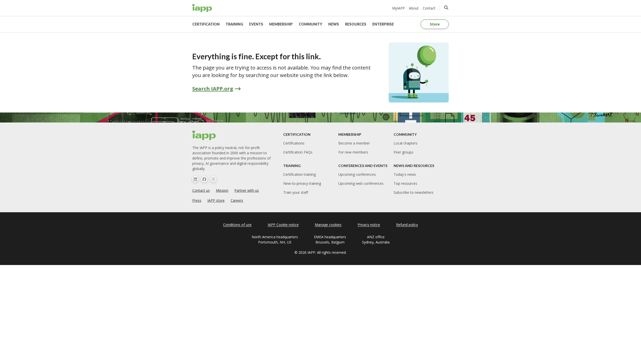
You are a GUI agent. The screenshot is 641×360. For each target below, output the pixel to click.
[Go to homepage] (202, 8)
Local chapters (405, 143)
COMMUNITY (310, 24)
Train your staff (295, 192)
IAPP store (216, 200)
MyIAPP (398, 8)
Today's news (405, 174)
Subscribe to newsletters (413, 192)
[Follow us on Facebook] (204, 179)
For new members (353, 152)
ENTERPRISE (383, 24)
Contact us (201, 190)
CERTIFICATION (206, 24)
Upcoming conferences (357, 174)
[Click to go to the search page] (446, 8)
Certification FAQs (297, 152)
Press (196, 200)
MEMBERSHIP (281, 24)
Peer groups (403, 152)
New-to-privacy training (302, 183)
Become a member (354, 143)
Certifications (293, 143)
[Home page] (204, 135)
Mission (222, 190)
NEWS (333, 24)
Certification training (299, 174)
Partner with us (246, 190)
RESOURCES (355, 24)
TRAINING (234, 24)
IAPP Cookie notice (283, 224)
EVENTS (256, 24)
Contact (429, 8)
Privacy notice (369, 224)
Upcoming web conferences (361, 183)
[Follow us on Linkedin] (195, 179)
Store (435, 24)
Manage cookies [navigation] (328, 224)
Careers (237, 200)
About (414, 8)
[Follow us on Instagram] (213, 179)
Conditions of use (237, 224)
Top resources (405, 183)
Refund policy (407, 224)
